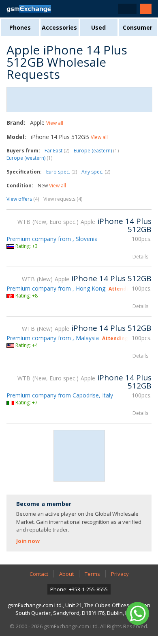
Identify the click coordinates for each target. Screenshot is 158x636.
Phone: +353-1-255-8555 (79, 589)
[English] (127, 9)
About (66, 573)
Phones (20, 27)
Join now (28, 541)
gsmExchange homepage (28, 9)
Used (98, 27)
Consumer (137, 27)
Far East (57, 150)
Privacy (120, 573)
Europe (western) (29, 157)
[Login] (146, 9)
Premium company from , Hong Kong (55, 288)
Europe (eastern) (96, 150)
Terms (92, 573)
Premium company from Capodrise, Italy (59, 395)
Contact (39, 573)
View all (54, 122)
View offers (22, 198)
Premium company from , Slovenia (52, 239)
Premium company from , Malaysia (52, 338)
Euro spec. (61, 171)
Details (140, 256)
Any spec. (95, 171)
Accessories (59, 27)
